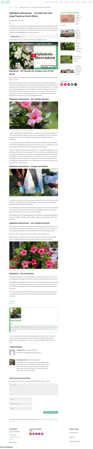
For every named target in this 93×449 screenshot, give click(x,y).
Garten (60, 2)
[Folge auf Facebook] (39, 434)
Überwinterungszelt (44, 156)
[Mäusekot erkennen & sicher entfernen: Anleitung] (66, 59)
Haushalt (84, 2)
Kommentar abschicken (50, 412)
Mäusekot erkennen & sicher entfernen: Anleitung (77, 58)
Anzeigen (22, 36)
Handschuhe (48, 228)
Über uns (52, 2)
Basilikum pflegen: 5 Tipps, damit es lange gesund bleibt (78, 33)
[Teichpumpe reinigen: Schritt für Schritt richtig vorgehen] (67, 46)
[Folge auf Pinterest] (36, 434)
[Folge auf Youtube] (30, 434)
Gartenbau (67, 2)
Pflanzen (78, 2)
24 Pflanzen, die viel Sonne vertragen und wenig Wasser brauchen (78, 69)
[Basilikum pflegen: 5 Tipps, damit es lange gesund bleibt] (67, 33)
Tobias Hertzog (15, 320)
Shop (57, 2)
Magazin (90, 2)
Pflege (72, 2)
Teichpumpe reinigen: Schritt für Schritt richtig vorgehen (78, 46)
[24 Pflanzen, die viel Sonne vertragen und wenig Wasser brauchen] (67, 69)
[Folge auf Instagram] (33, 434)
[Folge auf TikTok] (42, 434)
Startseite (47, 2)
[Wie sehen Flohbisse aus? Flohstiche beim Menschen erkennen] (67, 18)
